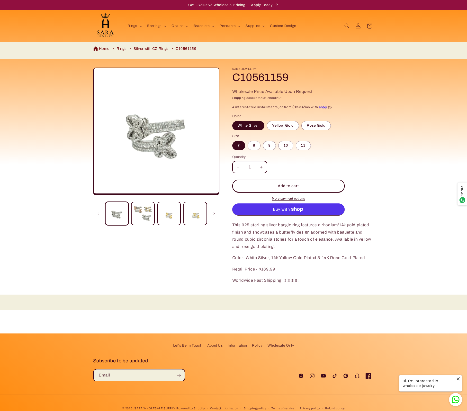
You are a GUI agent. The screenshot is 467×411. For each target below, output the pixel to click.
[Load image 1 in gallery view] (117, 213)
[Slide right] (214, 213)
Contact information (224, 408)
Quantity (239, 157)
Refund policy (335, 408)
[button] (134, 26)
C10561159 (186, 49)
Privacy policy (310, 408)
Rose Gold (316, 126)
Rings (121, 49)
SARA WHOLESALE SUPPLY (154, 408)
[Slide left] (98, 213)
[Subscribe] (178, 375)
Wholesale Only (281, 345)
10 (286, 146)
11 (303, 146)
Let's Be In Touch (187, 345)
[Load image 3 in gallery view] (169, 213)
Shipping (239, 98)
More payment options (288, 198)
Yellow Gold (283, 126)
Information (237, 345)
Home (104, 49)
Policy (257, 345)
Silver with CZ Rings (151, 49)
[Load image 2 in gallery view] (143, 213)
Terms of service (283, 408)
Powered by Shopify (190, 408)
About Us (215, 345)
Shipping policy (255, 408)
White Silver (248, 126)
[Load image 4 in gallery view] (195, 213)
